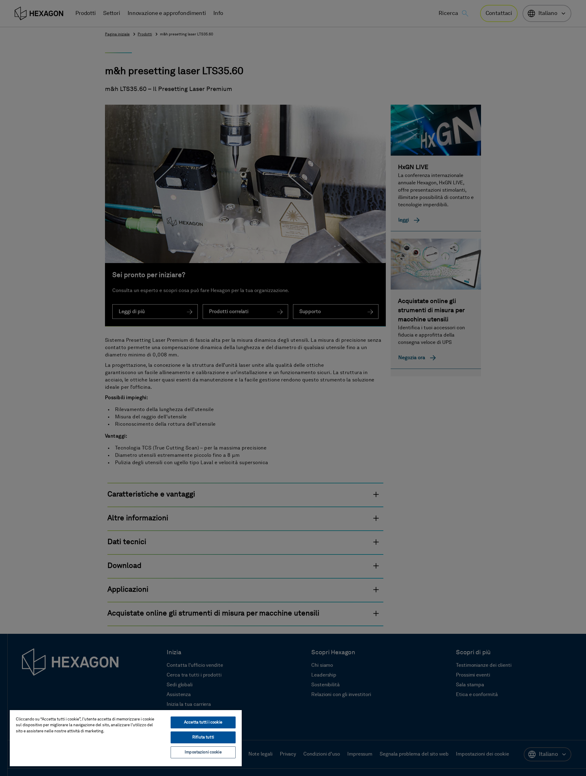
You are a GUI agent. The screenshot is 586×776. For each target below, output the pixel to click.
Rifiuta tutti (203, 737)
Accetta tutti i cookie (203, 722)
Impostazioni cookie (203, 752)
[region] (126, 737)
